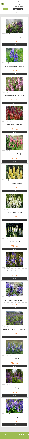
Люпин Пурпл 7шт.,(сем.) (14, 388)
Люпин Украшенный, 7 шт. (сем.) (14, 37)
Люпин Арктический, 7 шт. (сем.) (14, 300)
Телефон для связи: (19, 1)
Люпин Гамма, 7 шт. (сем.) (14, 271)
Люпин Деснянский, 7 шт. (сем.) (14, 212)
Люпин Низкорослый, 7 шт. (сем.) (14, 95)
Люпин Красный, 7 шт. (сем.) (14, 124)
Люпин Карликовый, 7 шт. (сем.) (14, 154)
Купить (14, 44)
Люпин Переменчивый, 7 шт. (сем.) (14, 66)
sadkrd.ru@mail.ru (19, 4)
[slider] (5, 33)
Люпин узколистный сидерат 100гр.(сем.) (14, 329)
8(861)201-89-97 (18, 3)
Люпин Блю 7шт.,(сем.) (14, 417)
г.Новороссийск (18, 6)
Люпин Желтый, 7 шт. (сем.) (14, 183)
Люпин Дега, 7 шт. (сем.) (14, 241)
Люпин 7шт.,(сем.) (14, 358)
